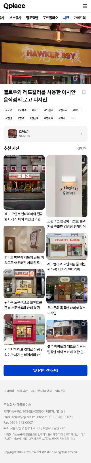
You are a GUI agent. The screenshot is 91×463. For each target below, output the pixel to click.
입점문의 (60, 391)
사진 (66, 18)
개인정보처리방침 (41, 391)
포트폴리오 (50, 18)
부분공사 (15, 18)
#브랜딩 (48, 110)
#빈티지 (63, 110)
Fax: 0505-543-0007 (18, 422)
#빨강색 (48, 118)
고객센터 (9, 391)
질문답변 (32, 18)
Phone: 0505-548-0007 (54, 417)
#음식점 (22, 110)
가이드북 (80, 18)
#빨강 (21, 118)
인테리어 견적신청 (45, 370)
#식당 (9, 110)
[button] (84, 6)
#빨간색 (34, 118)
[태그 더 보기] (72, 118)
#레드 (76, 110)
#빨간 (9, 118)
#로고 (35, 110)
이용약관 (22, 391)
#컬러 (62, 118)
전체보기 (82, 148)
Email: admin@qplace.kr (19, 417)
